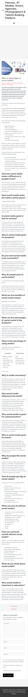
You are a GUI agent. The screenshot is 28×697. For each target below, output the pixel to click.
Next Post (14, 609)
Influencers (4, 84)
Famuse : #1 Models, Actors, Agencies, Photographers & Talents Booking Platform (15, 10)
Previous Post (13, 606)
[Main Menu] (14, 23)
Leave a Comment (6, 83)
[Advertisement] (14, 40)
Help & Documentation (17, 83)
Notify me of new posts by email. (12, 670)
